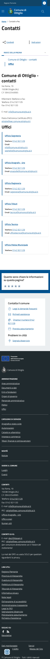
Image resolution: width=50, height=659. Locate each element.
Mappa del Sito (36, 648)
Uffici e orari (7, 519)
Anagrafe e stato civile (11, 423)
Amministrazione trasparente (14, 605)
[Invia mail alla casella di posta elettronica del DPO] (15, 538)
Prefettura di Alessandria (12, 584)
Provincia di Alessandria (12, 575)
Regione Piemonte (10, 3)
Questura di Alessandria (12, 580)
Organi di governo (9, 396)
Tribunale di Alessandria (12, 588)
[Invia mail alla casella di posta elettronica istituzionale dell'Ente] (19, 506)
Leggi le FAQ (7, 608)
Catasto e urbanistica (11, 432)
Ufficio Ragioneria (13, 183)
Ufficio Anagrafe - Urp (15, 162)
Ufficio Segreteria (13, 135)
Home (4, 21)
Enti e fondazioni (9, 392)
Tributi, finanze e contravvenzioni (16, 440)
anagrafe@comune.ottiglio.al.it (23, 171)
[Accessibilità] (7, 652)
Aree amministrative (11, 383)
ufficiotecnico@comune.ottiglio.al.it (25, 232)
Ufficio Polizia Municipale (16, 244)
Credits (15, 648)
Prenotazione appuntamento (14, 614)
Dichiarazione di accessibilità (14, 601)
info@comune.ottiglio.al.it (19, 111)
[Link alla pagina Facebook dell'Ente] (3, 631)
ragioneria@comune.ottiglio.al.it (24, 191)
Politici (4, 404)
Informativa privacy (10, 593)
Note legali (6, 597)
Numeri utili (7, 523)
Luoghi (4, 470)
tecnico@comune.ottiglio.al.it (23, 212)
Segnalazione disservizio (12, 611)
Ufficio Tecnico (11, 224)
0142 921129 (18, 141)
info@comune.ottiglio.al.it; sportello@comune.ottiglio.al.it (18, 149)
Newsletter (7, 635)
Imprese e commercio (11, 436)
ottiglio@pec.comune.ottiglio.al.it (16, 121)
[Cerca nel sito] (41, 11)
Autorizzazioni (8, 428)
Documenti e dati (9, 387)
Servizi (31, 645)
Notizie (5, 455)
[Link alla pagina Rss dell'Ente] (8, 631)
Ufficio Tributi (11, 203)
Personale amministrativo (13, 400)
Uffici (4, 409)
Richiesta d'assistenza (11, 618)
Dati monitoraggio (9, 645)
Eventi (4, 474)
